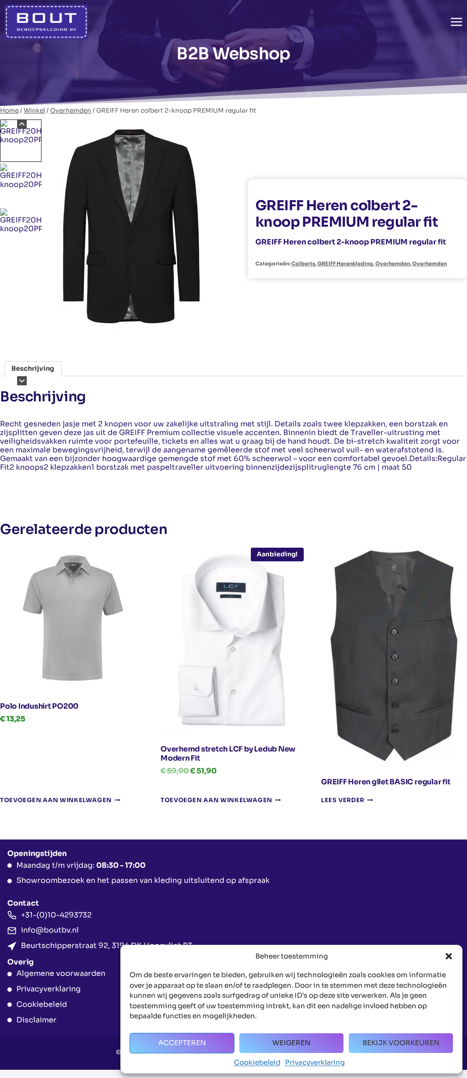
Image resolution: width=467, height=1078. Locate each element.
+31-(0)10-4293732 (56, 915)
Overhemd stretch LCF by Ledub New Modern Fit (228, 753)
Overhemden (392, 263)
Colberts (303, 263)
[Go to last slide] (22, 124)
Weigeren (291, 1042)
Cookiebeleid (257, 1062)
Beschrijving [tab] (32, 368)
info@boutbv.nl (50, 930)
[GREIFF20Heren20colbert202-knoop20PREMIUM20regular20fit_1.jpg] (131, 228)
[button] (448, 956)
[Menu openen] (456, 21)
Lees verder (342, 800)
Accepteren (182, 1042)
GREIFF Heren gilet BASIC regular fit (385, 782)
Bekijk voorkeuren (401, 1042)
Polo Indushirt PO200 (39, 706)
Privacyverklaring (315, 1062)
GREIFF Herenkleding (345, 263)
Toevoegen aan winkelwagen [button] (56, 800)
